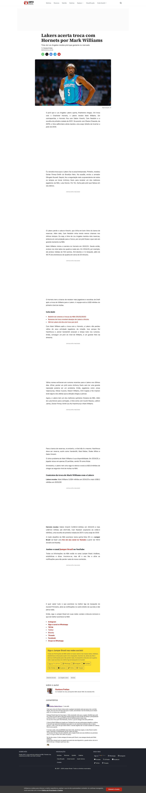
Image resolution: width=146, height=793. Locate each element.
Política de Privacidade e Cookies (52, 790)
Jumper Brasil (66, 549)
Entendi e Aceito (113, 789)
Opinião (64, 3)
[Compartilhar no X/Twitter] (46, 54)
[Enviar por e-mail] (59, 54)
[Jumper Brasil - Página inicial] (29, 3)
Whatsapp (67, 663)
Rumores (56, 3)
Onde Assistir (101, 3)
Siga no (51, 663)
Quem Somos (81, 759)
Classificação (90, 3)
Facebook (63, 668)
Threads (80, 668)
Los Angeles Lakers (63, 677)
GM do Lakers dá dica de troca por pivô (63, 322)
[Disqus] (73, 724)
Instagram (78, 663)
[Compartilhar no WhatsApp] (42, 54)
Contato (59, 762)
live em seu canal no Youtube (74, 540)
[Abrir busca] (120, 3)
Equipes (79, 3)
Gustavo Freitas (48, 48)
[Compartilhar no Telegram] (55, 54)
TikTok (72, 668)
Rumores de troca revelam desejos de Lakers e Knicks (68, 319)
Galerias (71, 3)
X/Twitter (52, 668)
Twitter (50, 630)
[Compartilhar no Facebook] (50, 54)
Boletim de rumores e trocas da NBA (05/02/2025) (67, 317)
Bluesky (51, 632)
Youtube (87, 663)
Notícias (48, 3)
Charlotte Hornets (51, 677)
